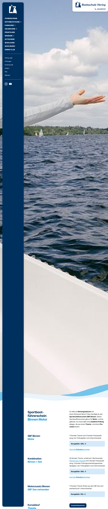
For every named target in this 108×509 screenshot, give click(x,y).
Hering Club (10, 50)
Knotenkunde (9, 65)
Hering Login (8, 58)
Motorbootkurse (12, 22)
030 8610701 (101, 9)
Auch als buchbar (79, 449)
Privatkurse (10, 32)
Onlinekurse (10, 29)
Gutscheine (10, 39)
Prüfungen (8, 61)
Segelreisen (10, 46)
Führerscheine (11, 18)
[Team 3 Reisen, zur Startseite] (90, 5)
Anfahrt (7, 68)
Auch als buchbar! (79, 477)
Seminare (9, 36)
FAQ (6, 72)
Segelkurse (10, 43)
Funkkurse (9, 25)
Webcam (7, 75)
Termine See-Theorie (77, 461)
